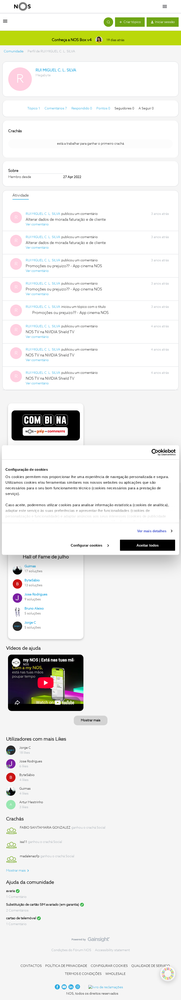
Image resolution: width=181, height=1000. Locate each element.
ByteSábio (32, 580)
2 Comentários (17, 910)
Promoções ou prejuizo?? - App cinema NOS (64, 266)
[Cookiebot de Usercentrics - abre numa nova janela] (155, 452)
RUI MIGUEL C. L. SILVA (56, 70)
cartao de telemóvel (21, 918)
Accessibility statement (112, 950)
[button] (5, 23)
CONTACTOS (31, 966)
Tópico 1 (34, 108)
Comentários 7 (56, 108)
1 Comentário (16, 897)
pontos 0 (103, 108)
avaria (10, 891)
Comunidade (13, 51)
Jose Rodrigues (36, 594)
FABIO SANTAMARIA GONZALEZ (45, 827)
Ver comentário (37, 224)
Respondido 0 (82, 108)
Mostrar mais (90, 720)
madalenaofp (29, 856)
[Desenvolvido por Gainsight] (91, 940)
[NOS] (22, 6)
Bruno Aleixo (34, 608)
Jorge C (30, 622)
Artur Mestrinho (31, 802)
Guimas (30, 566)
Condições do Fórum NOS (71, 950)
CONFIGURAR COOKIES (109, 966)
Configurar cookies (87, 545)
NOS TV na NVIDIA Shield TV (50, 332)
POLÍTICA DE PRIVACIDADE (66, 966)
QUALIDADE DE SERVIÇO (150, 966)
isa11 (23, 842)
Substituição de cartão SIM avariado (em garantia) (42, 904)
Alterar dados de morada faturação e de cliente (66, 219)
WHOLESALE (115, 974)
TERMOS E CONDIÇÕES (83, 974)
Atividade (20, 195)
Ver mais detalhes (152, 531)
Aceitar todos (147, 545)
